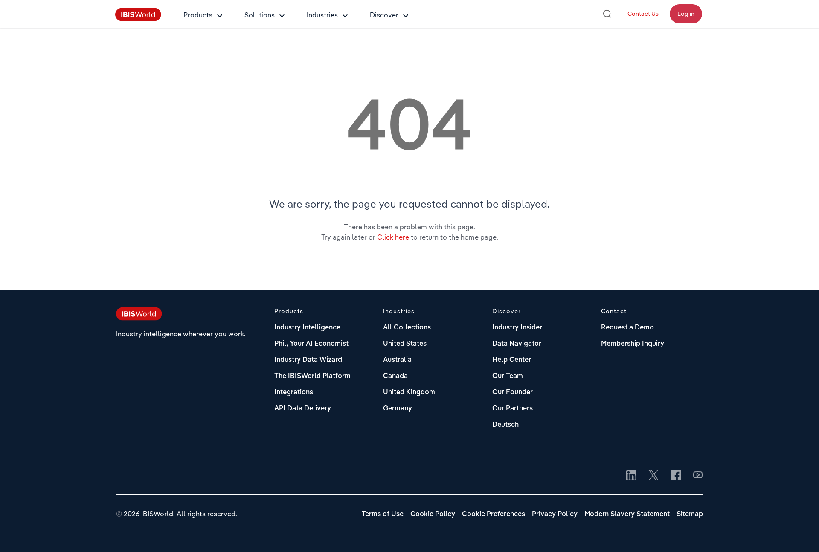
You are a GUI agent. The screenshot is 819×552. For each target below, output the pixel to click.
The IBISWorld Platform (312, 376)
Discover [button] (384, 15)
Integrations (293, 392)
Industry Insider (517, 327)
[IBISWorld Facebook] (676, 476)
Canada (395, 376)
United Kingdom (409, 392)
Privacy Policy (555, 514)
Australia (397, 360)
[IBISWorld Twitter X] (653, 476)
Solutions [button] (259, 15)
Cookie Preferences (493, 514)
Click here (393, 237)
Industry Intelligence (307, 327)
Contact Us (643, 13)
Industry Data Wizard (308, 360)
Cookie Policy (432, 514)
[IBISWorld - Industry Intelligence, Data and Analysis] (138, 18)
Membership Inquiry (632, 344)
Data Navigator (516, 344)
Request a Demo (627, 327)
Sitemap (690, 514)
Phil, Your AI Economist (311, 344)
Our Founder (512, 392)
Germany (397, 408)
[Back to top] (799, 532)
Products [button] (197, 15)
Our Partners (512, 408)
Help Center (511, 360)
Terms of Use (383, 514)
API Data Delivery (302, 408)
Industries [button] (322, 15)
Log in (685, 13)
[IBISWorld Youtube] (698, 476)
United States (405, 344)
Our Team (507, 376)
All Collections (407, 327)
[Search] (607, 13)
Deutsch (505, 425)
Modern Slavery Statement (627, 514)
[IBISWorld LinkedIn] (631, 476)
